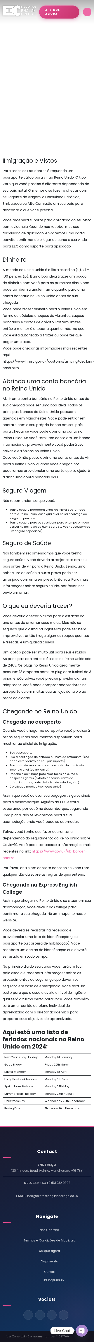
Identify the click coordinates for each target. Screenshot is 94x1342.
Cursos (49, 1272)
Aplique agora (49, 1251)
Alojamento (49, 1261)
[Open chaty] (82, 1331)
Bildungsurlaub (53, 1280)
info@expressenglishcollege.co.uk (52, 1196)
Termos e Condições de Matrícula (49, 1240)
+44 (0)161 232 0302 (55, 1183)
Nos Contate (49, 1230)
